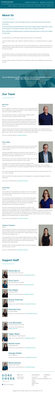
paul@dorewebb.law (29, 294)
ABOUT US (20, 375)
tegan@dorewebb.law (30, 338)
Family (33, 380)
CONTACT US (47, 378)
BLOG (45, 376)
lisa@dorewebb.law (13, 328)
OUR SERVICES (36, 375)
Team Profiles (20, 378)
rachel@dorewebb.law (30, 347)
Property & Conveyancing (38, 378)
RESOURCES (47, 375)
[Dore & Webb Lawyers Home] (7, 3)
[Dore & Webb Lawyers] (8, 381)
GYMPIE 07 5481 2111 (32, 2)
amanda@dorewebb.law (31, 313)
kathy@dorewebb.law (30, 275)
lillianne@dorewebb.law (22, 249)
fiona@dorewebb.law (23, 218)
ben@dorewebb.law (22, 135)
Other (33, 385)
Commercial (34, 377)
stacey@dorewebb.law (30, 304)
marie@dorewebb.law (30, 367)
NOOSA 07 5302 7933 (47, 2)
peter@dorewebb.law (23, 180)
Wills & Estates (35, 383)
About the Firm (20, 377)
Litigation (34, 381)
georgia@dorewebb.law (31, 357)
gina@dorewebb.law (29, 284)
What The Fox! (39, 390)
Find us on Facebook (8, 384)
